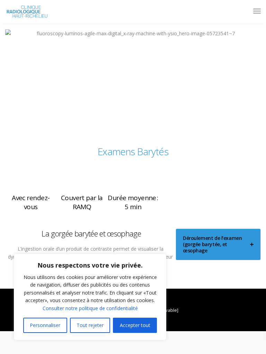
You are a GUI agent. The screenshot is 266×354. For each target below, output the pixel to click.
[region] (90, 297)
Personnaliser (45, 325)
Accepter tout (135, 325)
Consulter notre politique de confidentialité (90, 308)
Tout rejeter (90, 325)
